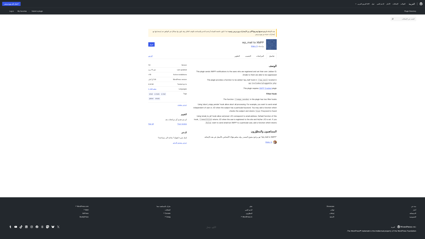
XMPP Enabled (265, 88)
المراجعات (260, 56)
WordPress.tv (246, 217)
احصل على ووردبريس (11, 4)
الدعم (150, 56)
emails (157, 98)
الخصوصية (413, 217)
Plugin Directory (410, 11)
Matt (86, 210)
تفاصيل (271, 56)
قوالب (332, 210)
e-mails (157, 94)
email (151, 94)
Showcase (330, 206)
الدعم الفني (248, 210)
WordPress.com (82, 206)
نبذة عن (413, 206)
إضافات (331, 213)
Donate (166, 213)
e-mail (163, 94)
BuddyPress (84, 217)
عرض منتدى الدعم (180, 143)
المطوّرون (249, 213)
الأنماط (332, 217)
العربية (393, 227)
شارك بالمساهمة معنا (163, 206)
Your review (182, 124)
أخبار (414, 210)
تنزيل (151, 44)
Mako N (254, 46)
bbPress (85, 213)
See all (151, 124)
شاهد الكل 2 (152, 89)
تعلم (251, 206)
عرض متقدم (182, 105)
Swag (167, 217)
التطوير (237, 56)
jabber (151, 98)
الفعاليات (167, 210)
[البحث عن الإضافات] (392, 19)
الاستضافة (413, 213)
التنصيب (248, 56)
